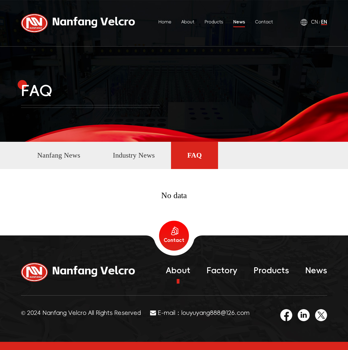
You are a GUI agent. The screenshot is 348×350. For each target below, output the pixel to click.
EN (324, 22)
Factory (222, 270)
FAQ (194, 155)
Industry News (134, 155)
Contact (264, 22)
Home (165, 22)
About (187, 22)
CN (314, 22)
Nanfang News (58, 155)
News (239, 22)
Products (214, 22)
